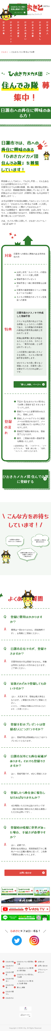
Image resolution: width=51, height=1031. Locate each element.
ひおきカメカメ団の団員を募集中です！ (18, 9)
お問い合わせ (25, 872)
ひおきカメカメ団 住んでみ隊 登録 (25, 982)
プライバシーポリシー (43, 970)
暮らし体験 (21, 987)
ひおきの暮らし (40, 30)
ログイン (46, 6)
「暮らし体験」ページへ (30, 384)
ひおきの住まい (25, 30)
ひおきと (5, 52)
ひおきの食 (4, 28)
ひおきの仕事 (33, 29)
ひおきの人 (47, 28)
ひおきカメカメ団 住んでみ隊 (25, 975)
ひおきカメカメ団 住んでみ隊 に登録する (25, 479)
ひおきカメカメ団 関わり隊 (25, 962)
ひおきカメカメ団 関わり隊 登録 (25, 969)
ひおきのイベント (11, 32)
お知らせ (41, 961)
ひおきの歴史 (18, 29)
